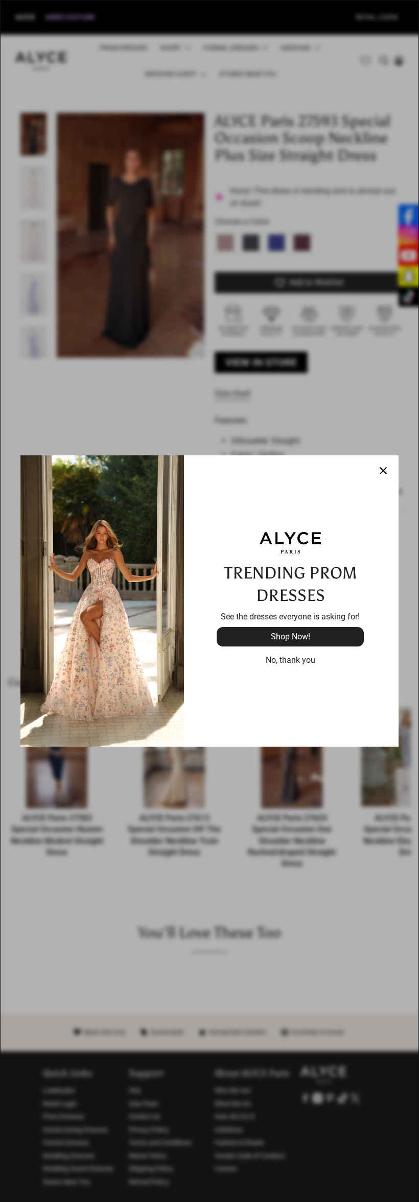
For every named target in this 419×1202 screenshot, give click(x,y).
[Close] (383, 471)
